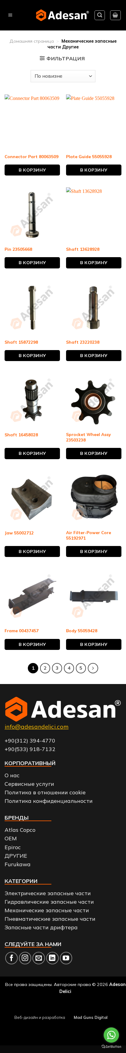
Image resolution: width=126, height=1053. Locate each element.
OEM (11, 838)
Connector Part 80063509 (31, 156)
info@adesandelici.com (37, 726)
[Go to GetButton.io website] (111, 1047)
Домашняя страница (31, 41)
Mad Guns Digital (90, 1017)
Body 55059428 (81, 630)
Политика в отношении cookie (45, 792)
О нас (12, 775)
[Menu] (10, 15)
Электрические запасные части (48, 893)
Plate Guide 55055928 (89, 156)
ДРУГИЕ (16, 855)
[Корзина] (115, 15)
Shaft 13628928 (82, 249)
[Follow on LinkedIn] (52, 958)
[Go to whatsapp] (111, 1035)
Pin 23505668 (18, 249)
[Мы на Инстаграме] (25, 958)
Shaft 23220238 (82, 342)
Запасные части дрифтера (41, 927)
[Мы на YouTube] (66, 958)
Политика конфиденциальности (49, 800)
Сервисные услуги (29, 783)
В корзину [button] (32, 170)
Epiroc (13, 847)
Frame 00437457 (22, 630)
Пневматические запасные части (50, 918)
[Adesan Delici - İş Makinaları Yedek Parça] (62, 15)
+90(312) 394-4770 (30, 740)
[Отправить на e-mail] (38, 958)
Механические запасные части (47, 910)
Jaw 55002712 (19, 532)
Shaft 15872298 (21, 342)
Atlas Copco (20, 829)
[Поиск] (99, 15)
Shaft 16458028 (21, 434)
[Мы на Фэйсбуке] (11, 958)
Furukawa (18, 864)
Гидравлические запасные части (49, 901)
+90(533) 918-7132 (30, 749)
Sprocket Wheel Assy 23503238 (88, 437)
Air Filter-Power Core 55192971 (88, 535)
